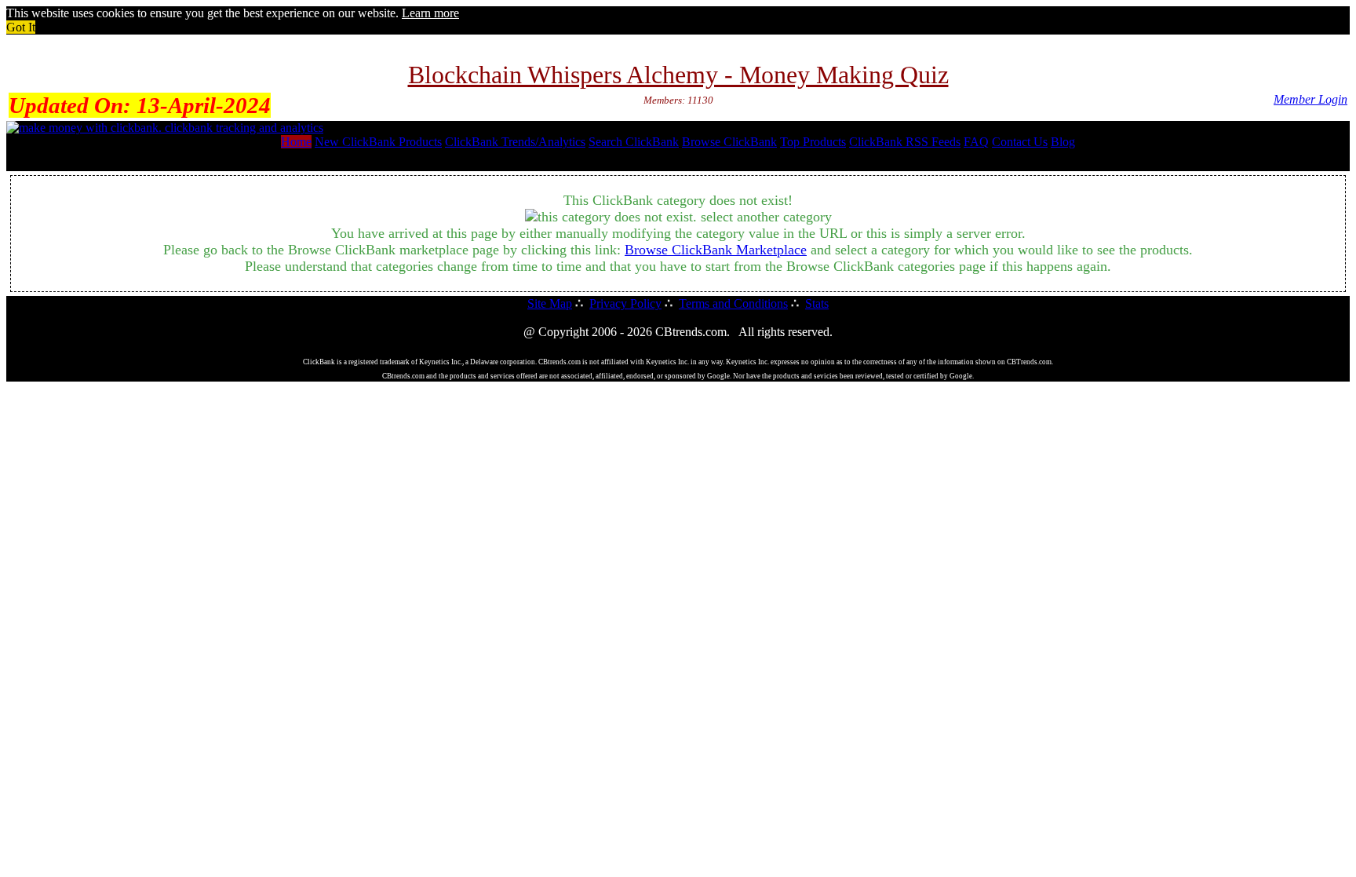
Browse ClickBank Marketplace (716, 250)
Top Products (813, 141)
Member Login (1310, 99)
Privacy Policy (625, 303)
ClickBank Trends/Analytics (515, 141)
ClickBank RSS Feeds (904, 141)
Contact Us (1020, 141)
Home (296, 141)
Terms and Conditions (733, 303)
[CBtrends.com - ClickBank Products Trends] (164, 127)
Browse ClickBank (729, 141)
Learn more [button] (430, 13)
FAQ (976, 141)
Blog (1063, 141)
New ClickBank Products (378, 141)
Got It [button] (20, 27)
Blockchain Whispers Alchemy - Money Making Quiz (678, 74)
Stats (817, 303)
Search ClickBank (634, 141)
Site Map (549, 303)
